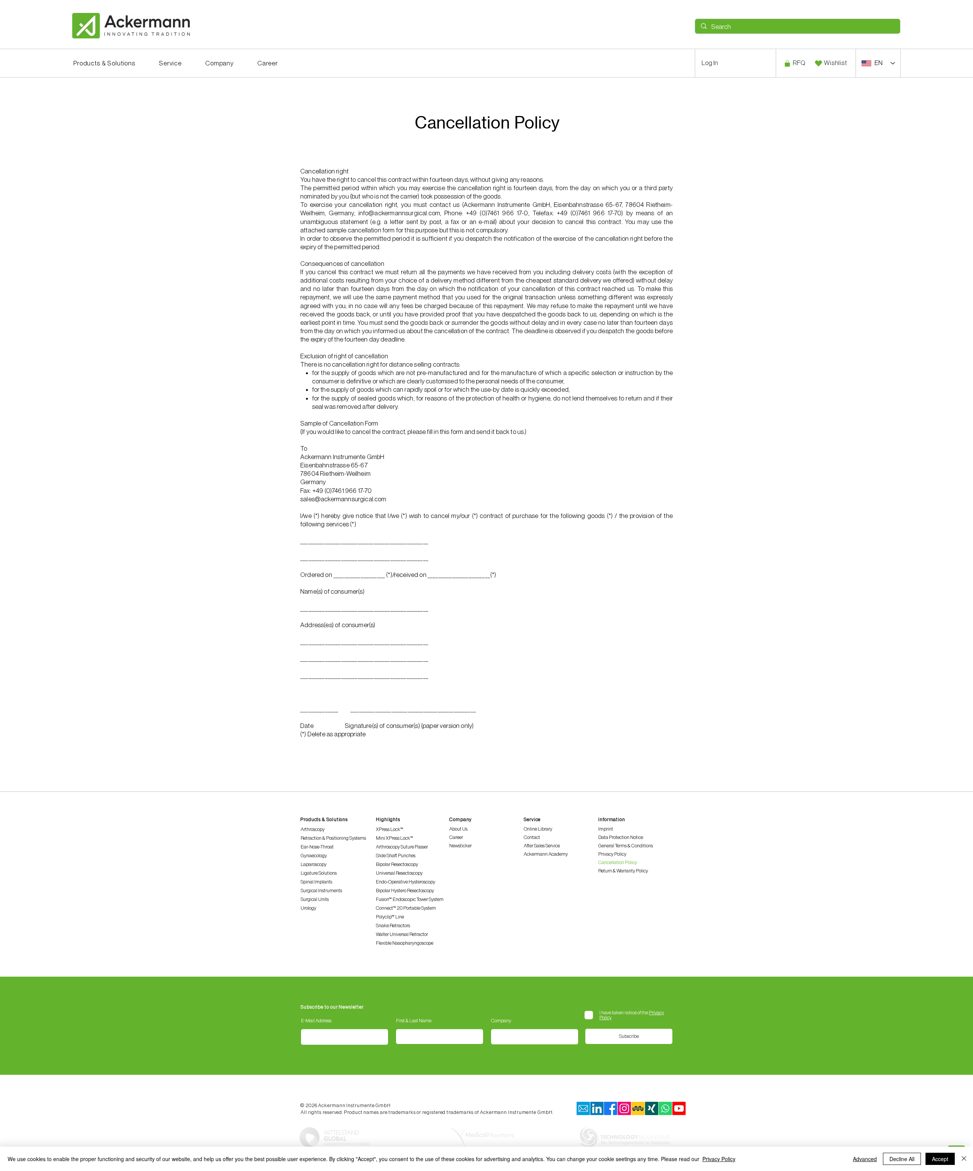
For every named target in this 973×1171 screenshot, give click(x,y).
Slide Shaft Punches (395, 855)
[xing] (651, 1108)
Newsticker (460, 845)
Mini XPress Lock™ (394, 838)
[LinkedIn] (597, 1108)
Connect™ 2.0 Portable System (406, 908)
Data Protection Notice (620, 837)
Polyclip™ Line (390, 916)
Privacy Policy (612, 854)
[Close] (963, 1159)
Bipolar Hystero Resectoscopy (405, 890)
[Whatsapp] (665, 1108)
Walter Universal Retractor (402, 934)
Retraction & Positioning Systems (333, 838)
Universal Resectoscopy (399, 873)
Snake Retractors (393, 925)
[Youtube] (679, 1108)
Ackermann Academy (546, 854)
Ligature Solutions (319, 873)
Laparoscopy (313, 864)
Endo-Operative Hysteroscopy (405, 881)
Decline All (901, 1159)
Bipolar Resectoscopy (397, 864)
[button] (104, 63)
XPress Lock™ (389, 829)
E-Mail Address (316, 1020)
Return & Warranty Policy (623, 870)
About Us (458, 828)
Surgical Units (315, 899)
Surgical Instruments (321, 890)
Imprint (605, 828)
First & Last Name (413, 1020)
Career (456, 837)
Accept (940, 1159)
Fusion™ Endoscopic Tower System (410, 899)
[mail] (583, 1108)
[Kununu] (638, 1108)
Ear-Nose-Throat (317, 846)
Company (501, 1020)
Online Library (538, 828)
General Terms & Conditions (625, 845)
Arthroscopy (313, 829)
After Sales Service (542, 845)
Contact (532, 837)
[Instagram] (624, 1108)
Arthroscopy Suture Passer (402, 846)
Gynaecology (314, 855)
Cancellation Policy (617, 862)
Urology (308, 908)
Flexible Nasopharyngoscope (404, 943)
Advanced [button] (865, 1159)
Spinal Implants (316, 881)
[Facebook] (610, 1108)
